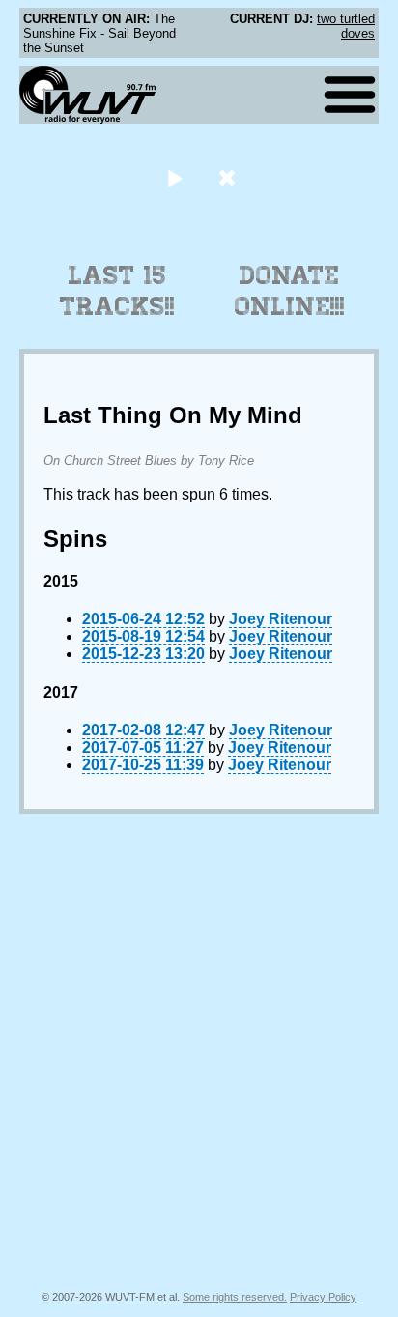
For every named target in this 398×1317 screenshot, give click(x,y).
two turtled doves (346, 26)
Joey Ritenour (280, 619)
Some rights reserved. (235, 1297)
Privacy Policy (323, 1297)
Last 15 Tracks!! (117, 291)
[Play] (174, 177)
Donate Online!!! (290, 291)
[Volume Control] (229, 177)
